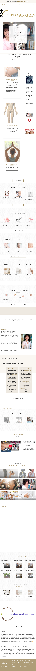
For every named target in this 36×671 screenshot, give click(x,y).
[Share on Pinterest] (1, 13)
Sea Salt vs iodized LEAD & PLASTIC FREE (6, 199)
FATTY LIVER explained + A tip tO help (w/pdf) (29, 224)
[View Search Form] (33, 4)
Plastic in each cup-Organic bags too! (30, 276)
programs (15, 350)
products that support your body (6, 350)
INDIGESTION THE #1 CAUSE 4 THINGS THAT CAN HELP (6, 224)
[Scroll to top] (33, 659)
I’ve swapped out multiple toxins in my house (12, 376)
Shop (30, 424)
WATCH (13, 296)
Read (12, 171)
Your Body (28, 660)
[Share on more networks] (1, 10)
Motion (7, 164)
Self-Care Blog (12, 164)
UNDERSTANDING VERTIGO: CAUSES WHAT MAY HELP (18, 224)
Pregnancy (8, 79)
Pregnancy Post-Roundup (6, 298)
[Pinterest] (5, 4)
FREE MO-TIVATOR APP (22, 1)
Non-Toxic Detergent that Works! (18, 276)
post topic (8, 347)
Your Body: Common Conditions (27, 498)
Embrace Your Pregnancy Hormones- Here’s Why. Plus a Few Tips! (12, 84)
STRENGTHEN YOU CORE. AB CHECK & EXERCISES (29, 250)
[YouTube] (2, 4)
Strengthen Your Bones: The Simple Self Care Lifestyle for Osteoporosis (12, 130)
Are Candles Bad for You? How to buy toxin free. (6, 276)
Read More (11, 94)
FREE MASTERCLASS (14, 298)
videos (18, 424)
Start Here (15, 660)
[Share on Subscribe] (1, 16)
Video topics (25, 662)
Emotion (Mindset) (27, 476)
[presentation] (12, 72)
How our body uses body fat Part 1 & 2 (18, 199)
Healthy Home (16, 662)
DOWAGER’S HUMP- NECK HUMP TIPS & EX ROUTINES (6, 250)
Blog (21, 660)
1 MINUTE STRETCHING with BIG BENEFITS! (18, 250)
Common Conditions (9, 125)
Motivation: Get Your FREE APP (21, 664)
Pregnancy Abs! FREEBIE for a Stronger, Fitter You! (20, 667)
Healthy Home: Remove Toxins (9, 498)
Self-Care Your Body (13, 126)
